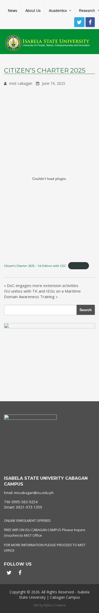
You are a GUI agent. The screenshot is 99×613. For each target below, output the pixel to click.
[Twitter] (79, 22)
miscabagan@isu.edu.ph (34, 492)
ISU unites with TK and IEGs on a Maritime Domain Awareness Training (42, 293)
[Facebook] (90, 22)
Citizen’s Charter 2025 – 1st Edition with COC (35, 266)
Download (78, 266)
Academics (58, 10)
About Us (33, 10)
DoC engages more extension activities (42, 285)
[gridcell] (49, 504)
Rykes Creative (55, 605)
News (12, 10)
